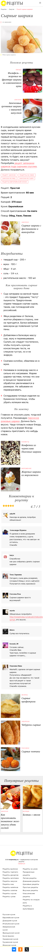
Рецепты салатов (10, 890)
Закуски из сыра (26, 178)
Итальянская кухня (11, 924)
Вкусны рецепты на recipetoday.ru (12, 3)
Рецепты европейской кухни (14, 182)
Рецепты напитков (10, 887)
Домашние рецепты (31, 881)
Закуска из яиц (8, 178)
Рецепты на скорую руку (31, 901)
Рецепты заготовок (11, 878)
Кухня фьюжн (8, 936)
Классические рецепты (29, 894)
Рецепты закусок (10, 881)
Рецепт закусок (9, 175)
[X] (27, 949)
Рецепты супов (9, 896)
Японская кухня (9, 945)
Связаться (21, 863)
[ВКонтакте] (14, 949)
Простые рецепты (30, 887)
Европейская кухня (11, 917)
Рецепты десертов (10, 875)
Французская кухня (11, 933)
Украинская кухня (10, 939)
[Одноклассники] (20, 949)
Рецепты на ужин (27, 175)
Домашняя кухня (10, 921)
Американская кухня (9, 928)
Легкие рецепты (30, 878)
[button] (40, 3)
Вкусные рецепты (30, 890)
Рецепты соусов (9, 893)
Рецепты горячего (10, 872)
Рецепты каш (8, 884)
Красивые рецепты (31, 884)
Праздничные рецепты (28, 873)
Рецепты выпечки (10, 869)
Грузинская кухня (10, 942)
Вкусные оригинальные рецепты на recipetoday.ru (21, 853)
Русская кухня (9, 914)
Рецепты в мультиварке (28, 907)
